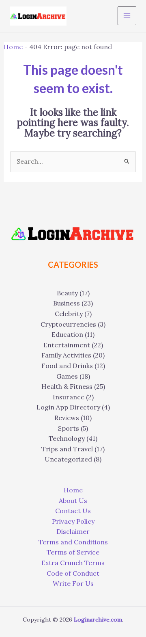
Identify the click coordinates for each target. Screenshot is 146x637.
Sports (68, 428)
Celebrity (69, 314)
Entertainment (66, 345)
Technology (67, 438)
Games (67, 376)
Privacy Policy (73, 521)
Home (13, 47)
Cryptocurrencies (68, 324)
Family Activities (66, 355)
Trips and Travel (67, 449)
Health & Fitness (66, 386)
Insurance (68, 397)
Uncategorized (68, 459)
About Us (73, 500)
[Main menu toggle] (127, 15)
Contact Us (73, 511)
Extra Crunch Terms (73, 563)
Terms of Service (73, 552)
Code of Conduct (73, 573)
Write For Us (73, 583)
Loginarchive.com (98, 619)
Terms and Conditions (73, 542)
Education (67, 334)
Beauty (67, 293)
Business (66, 303)
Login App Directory (68, 407)
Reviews (66, 418)
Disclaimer (73, 531)
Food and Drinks (67, 366)
